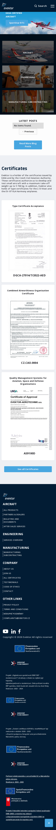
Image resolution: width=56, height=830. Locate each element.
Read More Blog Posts (27, 145)
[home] (8, 6)
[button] (50, 6)
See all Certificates (28, 469)
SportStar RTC (16, 22)
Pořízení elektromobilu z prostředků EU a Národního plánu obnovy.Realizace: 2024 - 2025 (27, 779)
